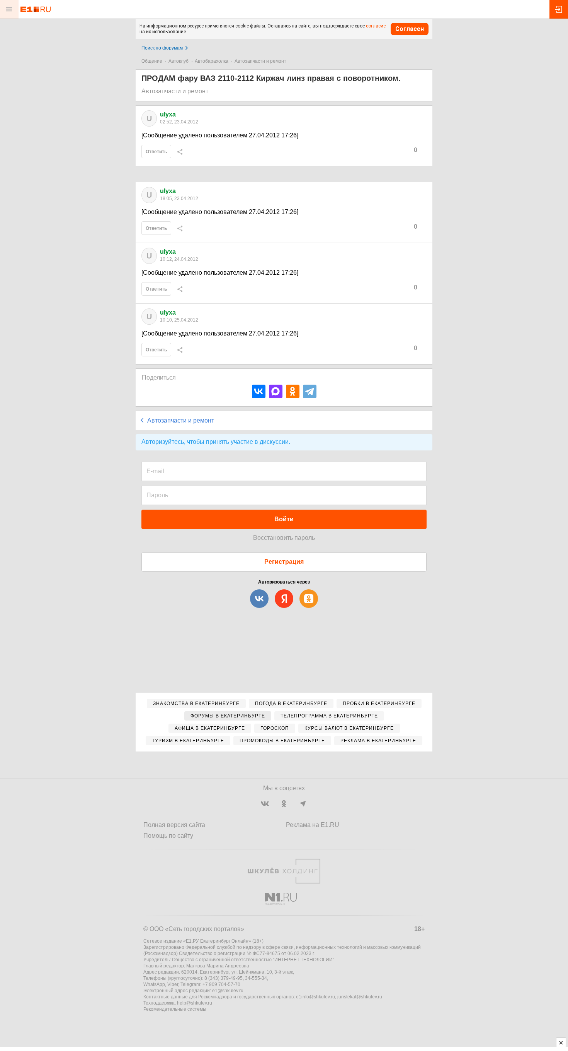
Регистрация (284, 561)
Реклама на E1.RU (312, 825)
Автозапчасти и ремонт (260, 61)
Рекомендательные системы (174, 1009)
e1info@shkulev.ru (315, 997)
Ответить (156, 151)
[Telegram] (309, 391)
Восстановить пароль (284, 537)
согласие (376, 26)
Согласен (409, 29)
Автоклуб (178, 61)
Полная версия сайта (174, 825)
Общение (151, 61)
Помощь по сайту (168, 835)
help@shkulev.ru (194, 1003)
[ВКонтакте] (258, 391)
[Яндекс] (284, 598)
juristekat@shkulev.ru (359, 997)
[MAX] (275, 391)
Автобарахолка (211, 61)
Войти (284, 519)
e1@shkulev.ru (227, 990)
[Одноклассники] (292, 391)
